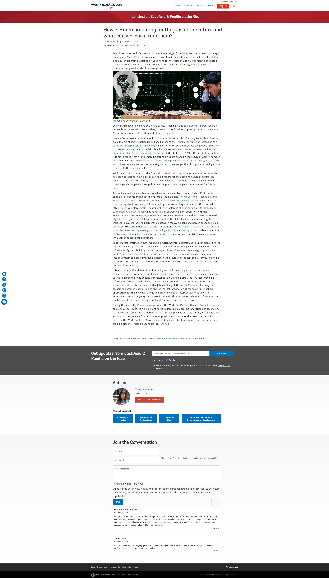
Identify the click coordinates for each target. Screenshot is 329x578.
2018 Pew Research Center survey (131, 145)
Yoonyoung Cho (111, 41)
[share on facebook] (4, 279)
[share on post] (4, 285)
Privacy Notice (140, 488)
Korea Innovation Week (150, 305)
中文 (145, 45)
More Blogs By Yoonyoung (149, 400)
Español (132, 45)
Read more (159, 525)
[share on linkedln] (4, 290)
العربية (139, 45)
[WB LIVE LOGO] (223, 6)
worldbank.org (228, 2)
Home (177, 6)
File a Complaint (232, 567)
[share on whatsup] (4, 296)
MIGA (129, 575)
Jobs (120, 308)
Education (189, 305)
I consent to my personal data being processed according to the (193, 367)
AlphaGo (213, 57)
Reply (215, 528)
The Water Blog (169, 418)
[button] (234, 6)
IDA (119, 575)
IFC (123, 575)
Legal (93, 567)
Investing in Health (122, 418)
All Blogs (188, 6)
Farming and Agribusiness (146, 418)
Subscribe (221, 353)
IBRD (114, 575)
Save (118, 502)
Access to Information (118, 567)
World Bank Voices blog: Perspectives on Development (201, 418)
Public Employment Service (128, 254)
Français (124, 45)
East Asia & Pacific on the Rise (175, 17)
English (115, 45)
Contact (209, 6)
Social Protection (209, 305)
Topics (199, 6)
